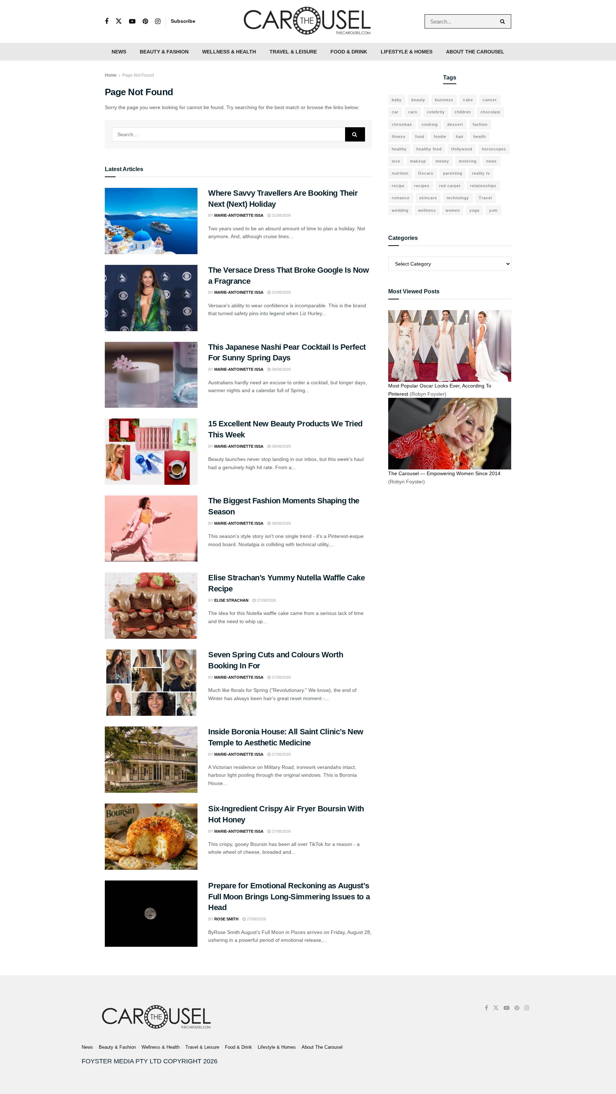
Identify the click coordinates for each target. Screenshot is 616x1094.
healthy (399, 149)
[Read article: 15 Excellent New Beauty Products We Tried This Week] (151, 451)
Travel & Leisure (293, 52)
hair (460, 136)
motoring (468, 161)
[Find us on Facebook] (106, 21)
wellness (427, 210)
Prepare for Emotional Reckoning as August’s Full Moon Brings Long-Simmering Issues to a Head (289, 896)
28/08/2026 (281, 369)
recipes (422, 186)
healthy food (429, 149)
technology (458, 198)
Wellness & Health (229, 52)
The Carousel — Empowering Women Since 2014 (444, 473)
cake (468, 100)
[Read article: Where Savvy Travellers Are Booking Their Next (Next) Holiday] (151, 221)
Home (111, 75)
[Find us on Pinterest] (145, 21)
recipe (398, 186)
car (395, 112)
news (491, 161)
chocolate (490, 112)
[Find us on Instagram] (157, 21)
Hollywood (461, 149)
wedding (400, 210)
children (463, 112)
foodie (440, 136)
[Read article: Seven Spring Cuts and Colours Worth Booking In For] (151, 682)
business (444, 100)
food (419, 136)
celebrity (436, 112)
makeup (418, 161)
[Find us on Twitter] (118, 21)
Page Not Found (138, 75)
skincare (428, 198)
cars (412, 112)
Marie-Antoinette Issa (238, 215)
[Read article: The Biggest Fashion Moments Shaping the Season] (151, 528)
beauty (418, 100)
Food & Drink (348, 52)
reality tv (481, 173)
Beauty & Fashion (164, 52)
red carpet (450, 186)
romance (401, 198)
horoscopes (494, 149)
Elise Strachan (231, 600)
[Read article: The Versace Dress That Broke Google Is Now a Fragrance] (151, 298)
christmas (402, 124)
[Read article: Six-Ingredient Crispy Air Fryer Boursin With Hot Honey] (151, 836)
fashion (480, 124)
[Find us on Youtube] (132, 21)
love (396, 161)
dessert (455, 124)
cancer (490, 100)
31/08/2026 (281, 215)
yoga (474, 210)
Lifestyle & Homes (406, 52)
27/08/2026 (266, 600)
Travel (485, 198)
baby (397, 100)
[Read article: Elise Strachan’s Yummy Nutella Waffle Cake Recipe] (151, 605)
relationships (483, 186)
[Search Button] (504, 21)
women (453, 210)
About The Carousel (475, 52)
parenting (452, 173)
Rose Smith (226, 919)
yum (493, 210)
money (442, 161)
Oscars (425, 173)
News (119, 52)
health (479, 136)
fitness (399, 136)
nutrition (400, 173)
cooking (430, 124)
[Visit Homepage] (308, 21)
